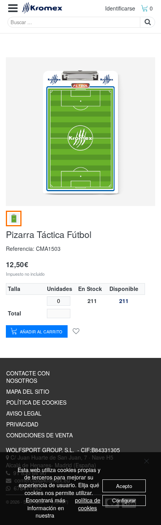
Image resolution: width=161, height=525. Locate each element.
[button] (12, 8)
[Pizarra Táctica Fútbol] (14, 218)
